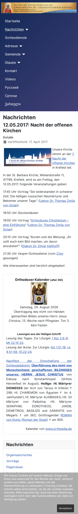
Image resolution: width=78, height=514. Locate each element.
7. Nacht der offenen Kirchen (63, 158)
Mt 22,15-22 (14, 343)
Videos (10, 79)
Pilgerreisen (14, 467)
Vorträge (12, 461)
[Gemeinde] (23, 54)
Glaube (10, 63)
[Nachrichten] (26, 29)
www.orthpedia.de (58, 429)
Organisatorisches (19, 455)
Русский (12, 87)
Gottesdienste (16, 38)
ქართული (13, 104)
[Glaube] (18, 62)
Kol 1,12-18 (58, 347)
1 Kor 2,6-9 (60, 338)
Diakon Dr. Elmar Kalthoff (40, 246)
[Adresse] (20, 46)
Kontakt (11, 71)
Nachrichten (14, 29)
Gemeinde (13, 54)
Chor (59, 253)
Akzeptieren (65, 508)
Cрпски (11, 96)
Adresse (11, 46)
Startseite (12, 21)
